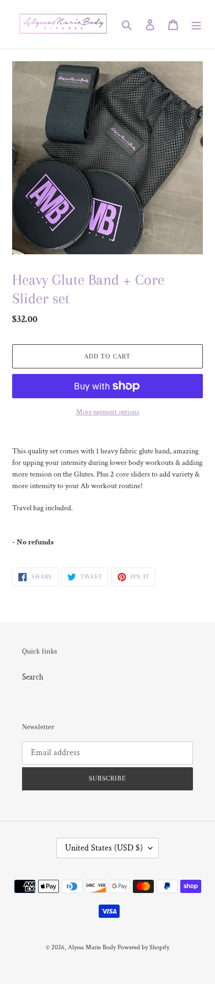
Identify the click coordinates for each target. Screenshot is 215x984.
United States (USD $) (104, 848)
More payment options (107, 412)
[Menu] (196, 24)
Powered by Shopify (143, 947)
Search (33, 677)
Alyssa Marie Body (92, 947)
